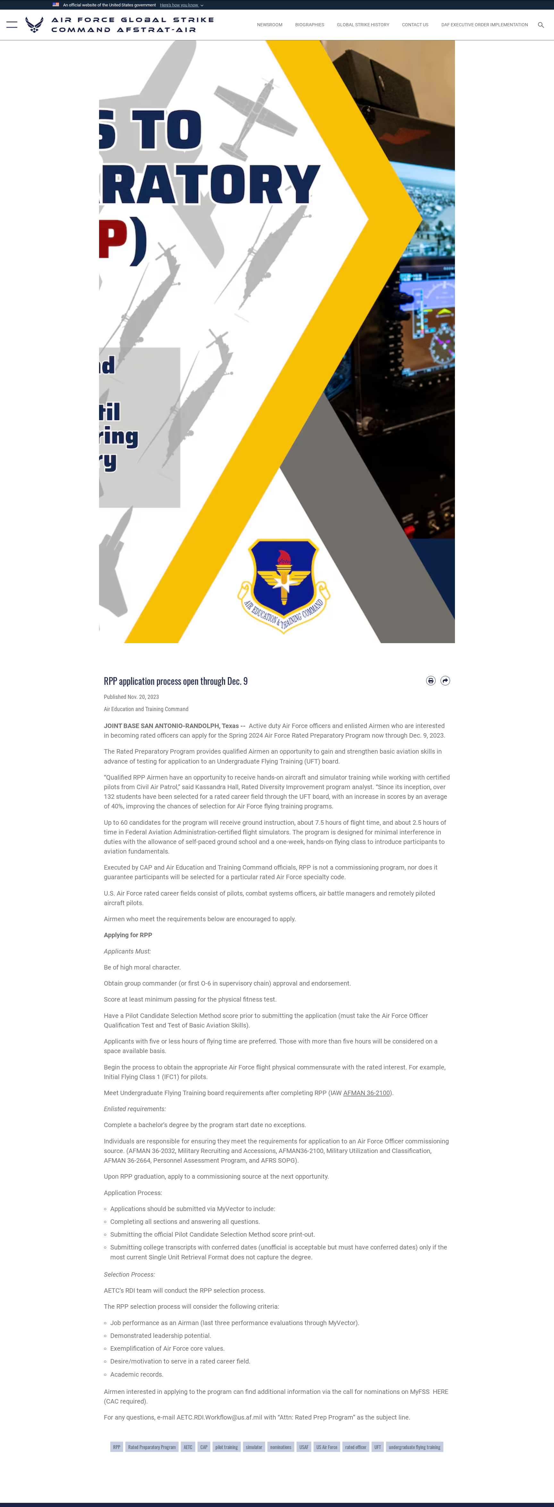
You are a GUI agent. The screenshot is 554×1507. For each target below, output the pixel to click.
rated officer (355, 1446)
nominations (280, 1446)
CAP (203, 1446)
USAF (303, 1446)
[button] (182, 5)
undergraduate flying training (415, 1446)
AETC (188, 1446)
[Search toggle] (542, 24)
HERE (440, 1392)
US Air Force (326, 1446)
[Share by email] (445, 680)
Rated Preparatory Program (152, 1446)
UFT (377, 1446)
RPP (116, 1446)
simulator (254, 1446)
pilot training (226, 1446)
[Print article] (431, 680)
